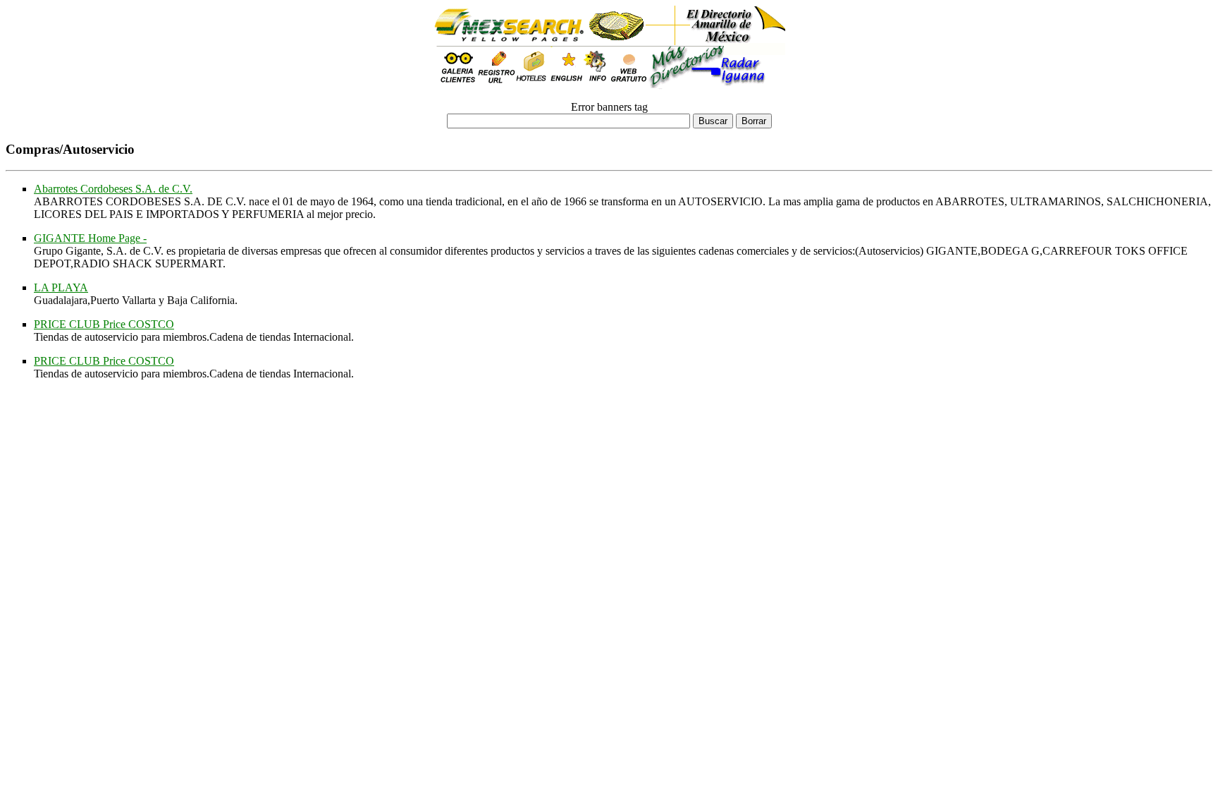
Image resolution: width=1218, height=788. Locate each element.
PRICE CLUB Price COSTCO (104, 324)
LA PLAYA (61, 287)
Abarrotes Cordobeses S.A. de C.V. (113, 189)
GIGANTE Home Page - (90, 238)
